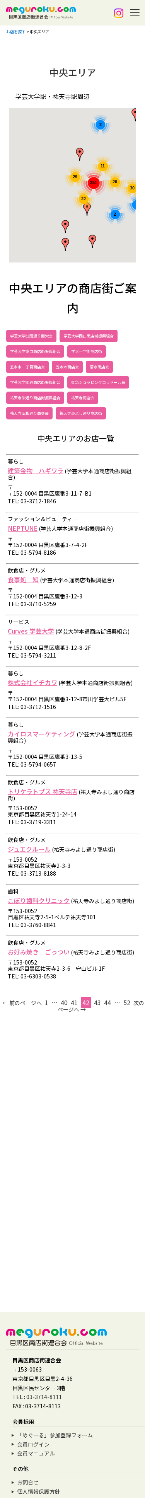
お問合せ (28, 1482)
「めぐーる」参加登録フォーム (55, 1435)
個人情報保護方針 (38, 1491)
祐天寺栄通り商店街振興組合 (35, 397)
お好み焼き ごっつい (39, 951)
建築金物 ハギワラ (35, 470)
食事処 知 (23, 579)
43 (97, 1002)
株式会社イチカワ (32, 682)
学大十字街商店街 (86, 351)
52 (126, 1002)
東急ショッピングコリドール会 (98, 382)
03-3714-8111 (44, 1397)
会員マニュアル (36, 1453)
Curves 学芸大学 (31, 631)
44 (107, 1002)
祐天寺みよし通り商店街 (81, 413)
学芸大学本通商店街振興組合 (35, 382)
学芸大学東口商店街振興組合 (35, 351)
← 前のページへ (22, 1003)
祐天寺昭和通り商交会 (29, 413)
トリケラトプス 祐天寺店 (42, 791)
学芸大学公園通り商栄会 (31, 336)
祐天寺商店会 (82, 397)
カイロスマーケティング (41, 733)
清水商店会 (99, 367)
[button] (65, 226)
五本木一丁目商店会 (27, 367)
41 (74, 1002)
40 (64, 1002)
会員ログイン (33, 1444)
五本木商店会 (67, 367)
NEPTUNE (23, 528)
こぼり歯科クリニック (39, 900)
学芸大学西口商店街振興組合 (88, 336)
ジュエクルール (29, 849)
